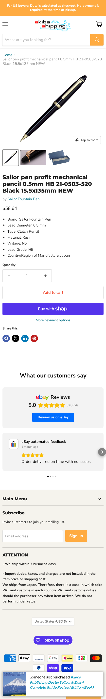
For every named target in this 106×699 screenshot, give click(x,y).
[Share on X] (15, 338)
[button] (4, 452)
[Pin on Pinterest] (34, 338)
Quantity (9, 265)
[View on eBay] (13, 444)
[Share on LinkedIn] (25, 338)
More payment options (53, 320)
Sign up (76, 536)
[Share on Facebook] (6, 338)
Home (7, 55)
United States (51, 621)
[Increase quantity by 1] (45, 275)
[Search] (97, 40)
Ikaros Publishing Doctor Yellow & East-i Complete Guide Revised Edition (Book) (61, 682)
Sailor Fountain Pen (24, 199)
